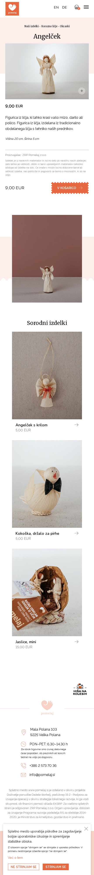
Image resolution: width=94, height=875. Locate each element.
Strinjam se (55, 867)
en (56, 7)
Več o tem (15, 857)
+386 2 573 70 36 (43, 765)
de (64, 7)
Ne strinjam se (24, 867)
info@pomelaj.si (42, 775)
